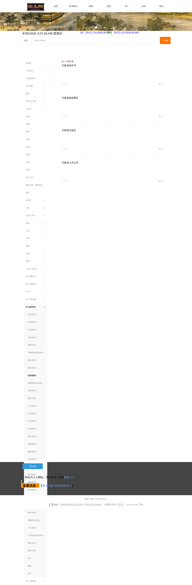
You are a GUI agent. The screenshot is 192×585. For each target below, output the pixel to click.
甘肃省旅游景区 (70, 98)
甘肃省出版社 (69, 130)
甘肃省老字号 (69, 65)
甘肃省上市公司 (70, 162)
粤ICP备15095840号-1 (57, 486)
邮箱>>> (69, 477)
